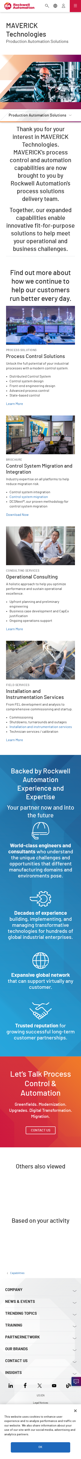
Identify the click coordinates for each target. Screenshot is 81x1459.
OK (40, 1447)
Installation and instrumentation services (41, 727)
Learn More (14, 404)
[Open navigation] (75, 6)
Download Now (17, 514)
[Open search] (47, 6)
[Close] (75, 1411)
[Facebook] (25, 1385)
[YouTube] (54, 1385)
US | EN (40, 1395)
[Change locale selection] (55, 6)
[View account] (63, 6)
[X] (39, 1385)
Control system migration (29, 497)
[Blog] (68, 1385)
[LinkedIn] (11, 1385)
